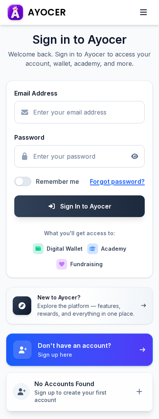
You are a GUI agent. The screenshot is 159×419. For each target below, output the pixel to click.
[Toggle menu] (143, 12)
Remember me (57, 181)
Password (29, 137)
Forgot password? (117, 181)
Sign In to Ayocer (86, 206)
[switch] (22, 181)
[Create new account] (139, 391)
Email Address (36, 93)
